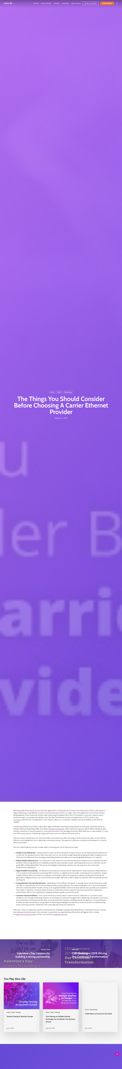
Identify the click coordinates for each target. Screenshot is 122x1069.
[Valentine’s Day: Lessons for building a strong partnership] (30, 953)
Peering (18, 1012)
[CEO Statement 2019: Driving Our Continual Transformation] (91, 953)
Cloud (87, 1009)
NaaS (59, 392)
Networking (67, 392)
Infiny (52, 392)
